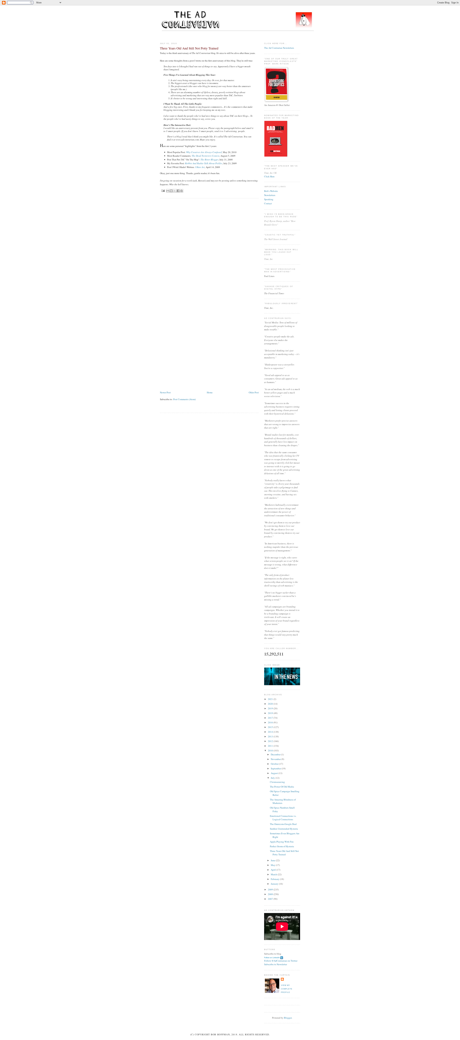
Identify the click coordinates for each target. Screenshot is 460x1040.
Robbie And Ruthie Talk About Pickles (203, 163)
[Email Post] (163, 191)
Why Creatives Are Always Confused (204, 152)
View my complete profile (286, 988)
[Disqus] (209, 247)
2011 (270, 745)
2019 (270, 708)
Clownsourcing (277, 782)
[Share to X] (174, 191)
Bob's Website (271, 191)
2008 (270, 894)
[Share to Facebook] (178, 191)
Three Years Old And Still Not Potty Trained (284, 852)
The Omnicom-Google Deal (283, 824)
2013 (270, 736)
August (274, 773)
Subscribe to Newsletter (275, 964)
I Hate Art (200, 167)
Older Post (254, 392)
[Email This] (168, 191)
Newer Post (165, 392)
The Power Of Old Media (282, 786)
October (275, 763)
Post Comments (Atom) (184, 399)
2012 (270, 741)
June (273, 860)
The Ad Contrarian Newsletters (279, 47)
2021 (270, 699)
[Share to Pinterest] (181, 191)
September (276, 768)
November (276, 759)
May (273, 865)
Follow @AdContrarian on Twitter (280, 960)
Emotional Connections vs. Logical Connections (283, 817)
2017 (270, 717)
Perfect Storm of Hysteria (282, 846)
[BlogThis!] (171, 191)
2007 (270, 898)
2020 (270, 703)
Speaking (268, 199)
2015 (270, 727)
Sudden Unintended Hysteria (284, 828)
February (275, 879)
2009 (270, 889)
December (276, 754)
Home (210, 392)
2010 (270, 750)
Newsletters (269, 195)
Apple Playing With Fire (282, 841)
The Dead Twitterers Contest (205, 155)
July (273, 777)
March (274, 874)
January (275, 883)
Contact (268, 203)
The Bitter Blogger (209, 159)
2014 (270, 731)
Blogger (288, 1017)
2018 (270, 713)
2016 (270, 722)
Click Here (269, 176)
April (273, 869)
